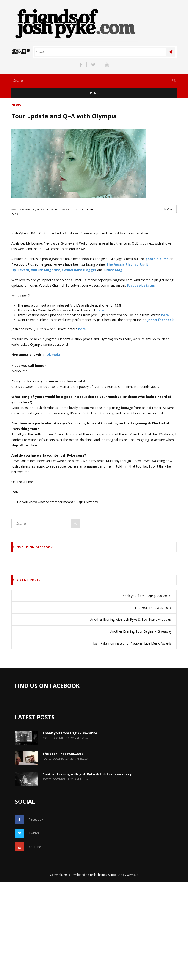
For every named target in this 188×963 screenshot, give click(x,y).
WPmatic (132, 875)
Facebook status (141, 285)
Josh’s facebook (160, 320)
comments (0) (85, 209)
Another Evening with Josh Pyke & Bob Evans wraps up (131, 619)
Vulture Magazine (45, 270)
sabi (68, 209)
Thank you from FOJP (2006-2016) (146, 595)
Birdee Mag (113, 270)
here (100, 310)
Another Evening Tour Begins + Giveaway (141, 631)
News (16, 105)
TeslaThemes (98, 875)
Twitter (34, 833)
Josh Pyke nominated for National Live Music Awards (132, 643)
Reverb (23, 270)
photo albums (157, 259)
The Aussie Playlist (122, 264)
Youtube (35, 847)
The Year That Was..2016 (153, 607)
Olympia (53, 354)
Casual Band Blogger (79, 270)
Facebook (36, 819)
